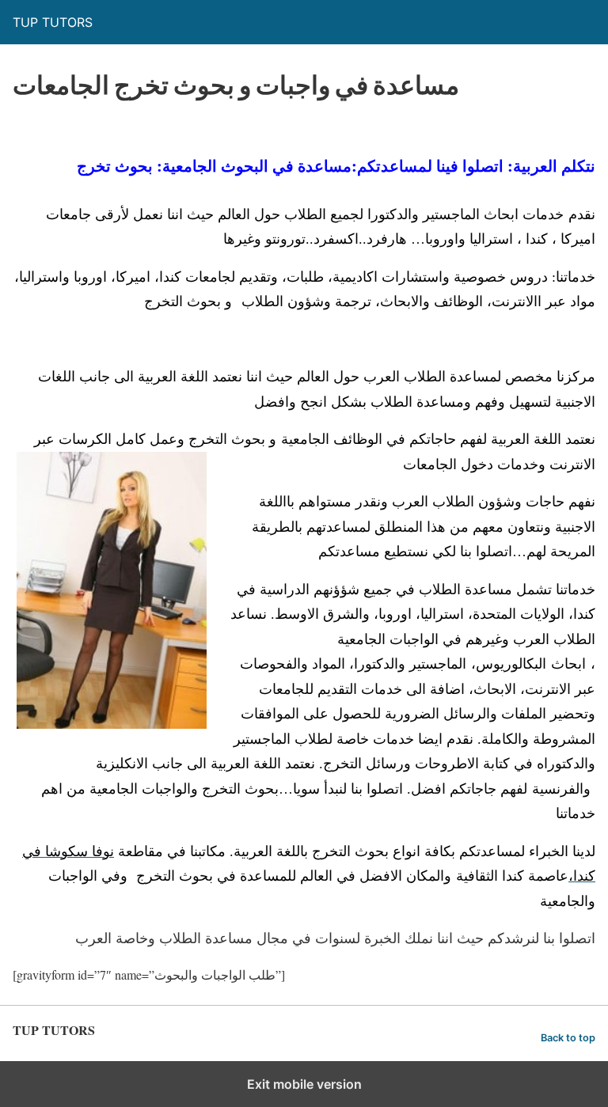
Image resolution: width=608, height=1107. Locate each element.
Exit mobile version (304, 1084)
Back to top (568, 1038)
